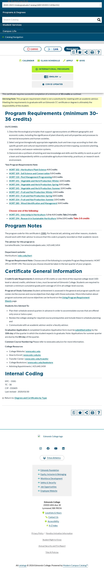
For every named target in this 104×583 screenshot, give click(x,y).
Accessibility (53, 521)
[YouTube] (55, 448)
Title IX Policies (52, 552)
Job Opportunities (48, 486)
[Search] (99, 20)
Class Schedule (50, 61)
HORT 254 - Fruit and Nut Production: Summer (31, 199)
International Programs (54, 69)
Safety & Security (48, 482)
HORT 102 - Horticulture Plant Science (27, 169)
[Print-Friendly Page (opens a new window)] (92, 52)
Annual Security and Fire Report (52, 546)
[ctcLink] (53, 49)
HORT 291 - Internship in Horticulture (27, 214)
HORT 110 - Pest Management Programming (30, 177)
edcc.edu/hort (25, 255)
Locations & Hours (53, 513)
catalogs (23, 565)
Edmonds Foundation (49, 470)
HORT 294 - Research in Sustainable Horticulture (32, 218)
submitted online (83, 330)
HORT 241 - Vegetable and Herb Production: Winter (34, 180)
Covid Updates (54, 84)
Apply (69, 61)
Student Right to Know (52, 540)
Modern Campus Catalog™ (75, 565)
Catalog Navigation (14, 37)
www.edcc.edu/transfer (36, 358)
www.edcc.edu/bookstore (40, 362)
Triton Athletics (54, 458)
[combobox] (52, 5)
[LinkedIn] (63, 448)
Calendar (28, 61)
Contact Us (53, 517)
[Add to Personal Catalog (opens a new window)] (79, 52)
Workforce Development (51, 478)
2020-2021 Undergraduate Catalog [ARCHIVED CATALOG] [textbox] (31, 5)
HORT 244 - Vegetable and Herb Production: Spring (33, 184)
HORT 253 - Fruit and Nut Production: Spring (30, 195)
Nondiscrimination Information (59, 533)
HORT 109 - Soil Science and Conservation (29, 173)
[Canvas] (32, 49)
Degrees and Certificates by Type (31, 397)
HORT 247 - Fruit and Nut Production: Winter (31, 192)
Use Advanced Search (12, 29)
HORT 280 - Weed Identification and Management (33, 203)
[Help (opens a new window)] (98, 52)
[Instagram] (40, 448)
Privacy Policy (38, 533)
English (53, 77)
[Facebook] (48, 448)
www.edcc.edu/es (32, 355)
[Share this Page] (86, 52)
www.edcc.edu (33, 351)
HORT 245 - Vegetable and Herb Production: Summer (34, 188)
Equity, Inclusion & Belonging (53, 474)
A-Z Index (53, 525)
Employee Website (48, 491)
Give (82, 61)
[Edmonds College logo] (52, 438)
